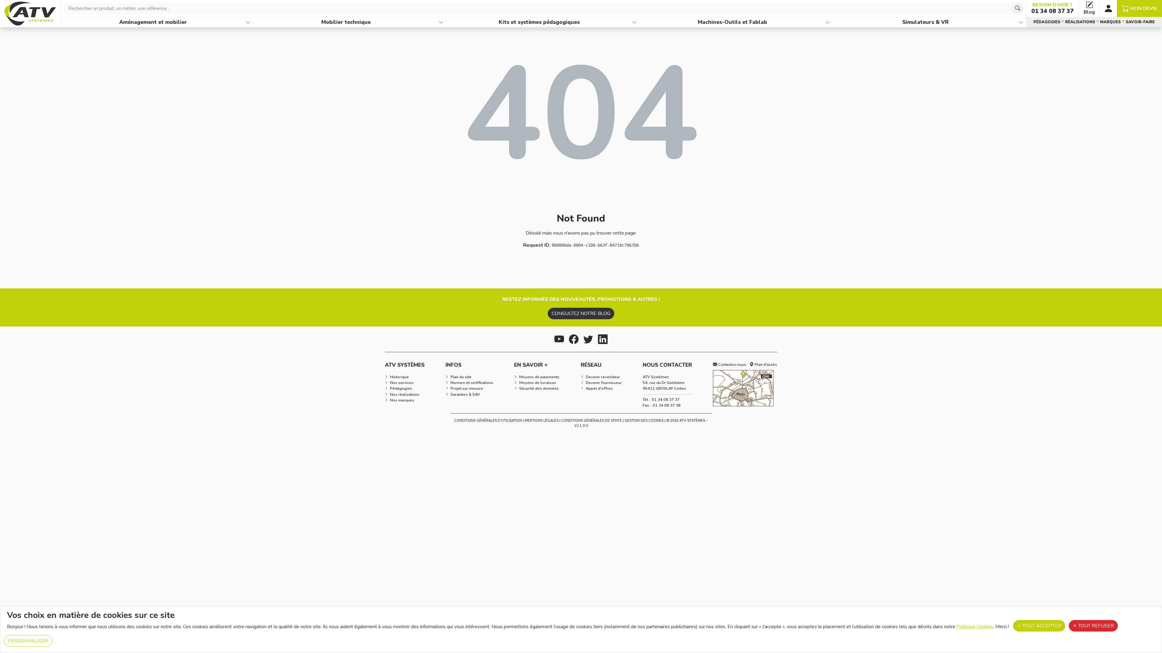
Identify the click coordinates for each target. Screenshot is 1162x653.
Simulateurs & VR (925, 22)
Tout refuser (1095, 625)
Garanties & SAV (465, 394)
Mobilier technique (346, 22)
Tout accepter (1041, 625)
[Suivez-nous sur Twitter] (588, 338)
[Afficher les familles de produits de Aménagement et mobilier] (248, 22)
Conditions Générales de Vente (591, 420)
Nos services (402, 382)
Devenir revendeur (603, 377)
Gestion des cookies (644, 420)
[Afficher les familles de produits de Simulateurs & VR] (1020, 22)
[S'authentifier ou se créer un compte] (1108, 8)
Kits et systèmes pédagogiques (539, 22)
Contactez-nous (731, 364)
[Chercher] (1017, 8)
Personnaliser (28, 641)
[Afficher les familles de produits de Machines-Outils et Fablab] (827, 22)
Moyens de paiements (539, 377)
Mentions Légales (542, 420)
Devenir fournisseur (604, 382)
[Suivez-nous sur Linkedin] (603, 338)
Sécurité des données (539, 388)
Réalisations (1080, 22)
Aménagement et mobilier (153, 22)
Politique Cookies (975, 626)
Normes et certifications (472, 382)
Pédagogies (1046, 22)
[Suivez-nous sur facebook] (574, 338)
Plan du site (461, 377)
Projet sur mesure (467, 388)
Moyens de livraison (537, 382)
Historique (399, 377)
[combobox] (543, 8)
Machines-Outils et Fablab (732, 22)
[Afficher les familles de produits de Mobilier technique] (441, 22)
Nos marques (402, 400)
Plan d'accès (765, 364)
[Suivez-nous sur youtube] (559, 338)
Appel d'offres (599, 388)
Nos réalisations (404, 394)
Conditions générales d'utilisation (488, 420)
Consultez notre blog (581, 313)
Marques (1110, 22)
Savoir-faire (1140, 22)
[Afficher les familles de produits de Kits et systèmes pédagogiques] (634, 22)
